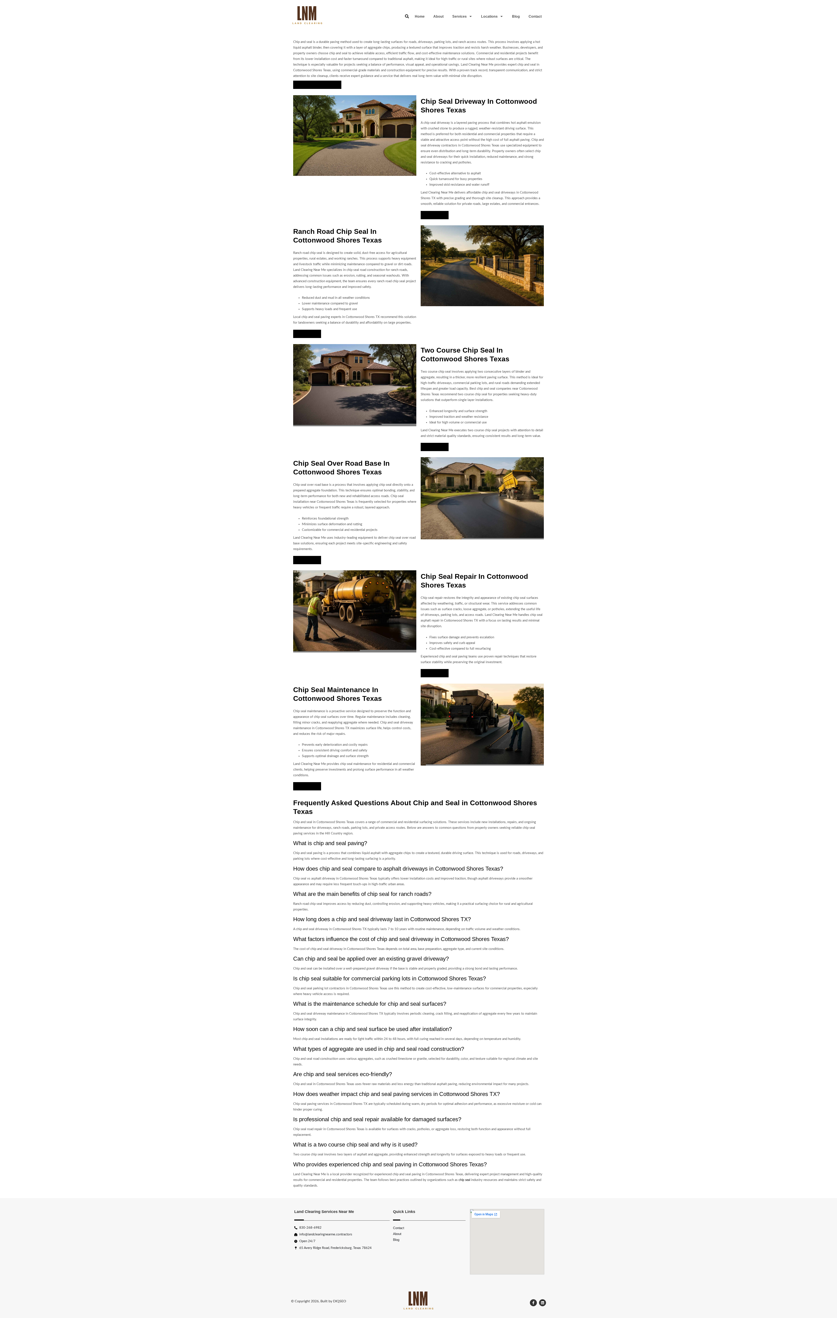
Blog (516, 16)
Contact (535, 16)
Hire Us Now (434, 215)
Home (420, 16)
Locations (489, 16)
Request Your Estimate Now (317, 84)
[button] (406, 16)
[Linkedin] (542, 1302)
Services (459, 16)
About (438, 16)
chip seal (464, 1180)
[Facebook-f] (533, 1302)
